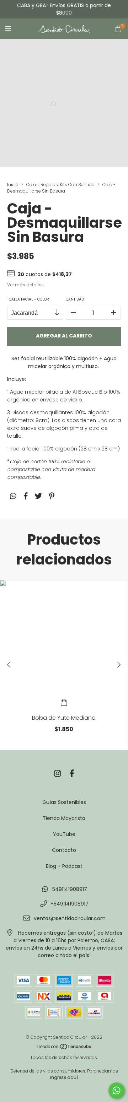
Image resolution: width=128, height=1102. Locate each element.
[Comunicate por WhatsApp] (116, 1090)
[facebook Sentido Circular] (72, 773)
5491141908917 (69, 889)
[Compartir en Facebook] (26, 496)
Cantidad (75, 299)
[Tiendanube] (64, 1048)
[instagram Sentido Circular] (57, 773)
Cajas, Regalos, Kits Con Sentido (60, 185)
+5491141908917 (69, 903)
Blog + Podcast (64, 866)
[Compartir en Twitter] (38, 496)
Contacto (64, 850)
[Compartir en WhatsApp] (13, 496)
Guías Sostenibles (64, 802)
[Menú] (12, 28)
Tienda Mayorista (64, 818)
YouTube (64, 834)
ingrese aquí (64, 1077)
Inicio (12, 185)
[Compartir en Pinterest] (51, 496)
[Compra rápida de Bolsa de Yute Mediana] (64, 702)
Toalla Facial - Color (28, 299)
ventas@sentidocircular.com (70, 918)
